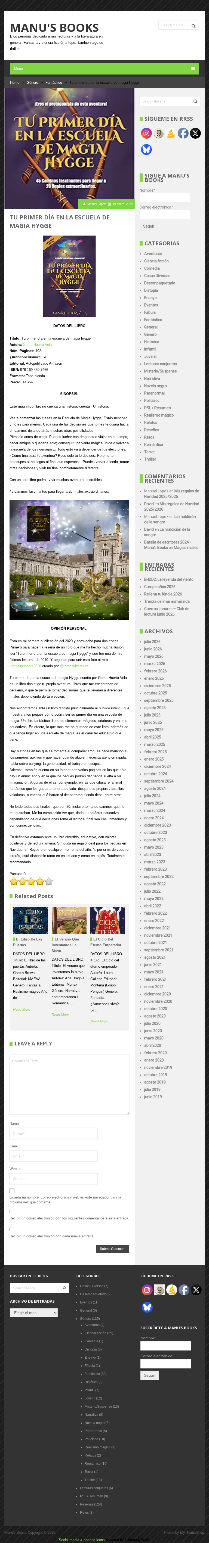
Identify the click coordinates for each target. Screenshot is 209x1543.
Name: (15, 1124)
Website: (16, 1169)
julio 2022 (152, 891)
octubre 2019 (155, 1075)
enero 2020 (154, 1060)
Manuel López (96, 204)
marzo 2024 (154, 810)
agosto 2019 (155, 1082)
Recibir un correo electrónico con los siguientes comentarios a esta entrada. (69, 1218)
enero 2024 (154, 818)
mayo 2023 (154, 847)
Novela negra (155, 386)
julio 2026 (152, 641)
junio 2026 (153, 649)
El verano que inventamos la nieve (65, 945)
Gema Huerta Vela (37, 345)
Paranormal (154, 393)
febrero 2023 (155, 869)
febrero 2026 (155, 671)
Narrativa (152, 378)
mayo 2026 (154, 656)
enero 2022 (154, 920)
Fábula (150, 312)
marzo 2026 (154, 664)
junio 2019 (153, 1097)
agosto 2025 (155, 708)
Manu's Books (54, 27)
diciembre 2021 (157, 928)
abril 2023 (152, 854)
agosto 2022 (155, 884)
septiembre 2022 (159, 876)
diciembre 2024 (157, 766)
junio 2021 (153, 965)
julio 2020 (152, 1023)
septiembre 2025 (159, 700)
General (151, 327)
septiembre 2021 (159, 950)
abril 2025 (152, 737)
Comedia (152, 268)
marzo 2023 (154, 862)
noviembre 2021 (158, 935)
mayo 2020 (154, 1038)
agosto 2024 (155, 788)
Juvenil (150, 356)
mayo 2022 (154, 898)
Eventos (151, 305)
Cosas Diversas (157, 276)
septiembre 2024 (159, 781)
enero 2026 (154, 678)
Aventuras (153, 254)
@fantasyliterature (74, 666)
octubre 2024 (155, 774)
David (149, 504)
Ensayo (150, 298)
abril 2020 (152, 1045)
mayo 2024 (154, 803)
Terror (149, 452)
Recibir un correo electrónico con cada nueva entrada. (52, 1236)
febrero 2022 (155, 913)
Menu (18, 69)
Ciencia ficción (156, 261)
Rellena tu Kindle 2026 (163, 594)
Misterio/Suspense (160, 371)
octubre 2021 (155, 942)
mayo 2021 (154, 972)
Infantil (150, 349)
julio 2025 (152, 715)
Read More (21, 1009)
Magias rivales (186, 547)
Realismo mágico (159, 415)
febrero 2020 (155, 1053)
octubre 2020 (155, 1009)
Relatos (150, 422)
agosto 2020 (155, 1016)
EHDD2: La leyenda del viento (168, 579)
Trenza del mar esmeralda (167, 601)
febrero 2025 (155, 752)
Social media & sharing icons (82, 1540)
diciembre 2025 (157, 686)
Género (150, 334)
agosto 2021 (155, 957)
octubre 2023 (155, 832)
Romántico (153, 444)
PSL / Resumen (157, 408)
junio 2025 (153, 722)
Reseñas (151, 430)
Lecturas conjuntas (160, 364)
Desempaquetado (159, 283)
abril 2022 (152, 906)
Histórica (151, 342)
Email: (15, 1146)
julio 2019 (152, 1089)
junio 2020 (153, 1031)
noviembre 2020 (158, 1001)
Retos (149, 437)
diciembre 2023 (157, 825)
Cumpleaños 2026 (160, 587)
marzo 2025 (154, 744)
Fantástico (153, 320)
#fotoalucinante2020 (25, 666)
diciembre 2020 (157, 994)
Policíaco (151, 400)
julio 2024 (152, 796)
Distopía (151, 290)
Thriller (150, 459)
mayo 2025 (154, 730)
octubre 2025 (155, 693)
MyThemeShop (192, 1532)
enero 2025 (154, 759)
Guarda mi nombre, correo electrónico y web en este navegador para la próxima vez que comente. (65, 1199)
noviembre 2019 (158, 1067)
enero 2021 (154, 987)
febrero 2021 (155, 979)
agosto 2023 (155, 840)
